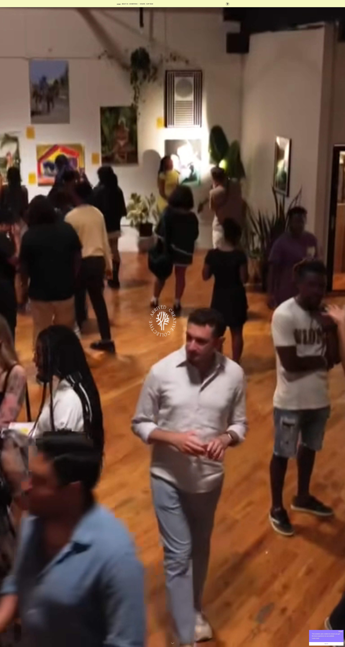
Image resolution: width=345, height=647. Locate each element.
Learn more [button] (315, 638)
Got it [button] (326, 643)
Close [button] (340, 631)
